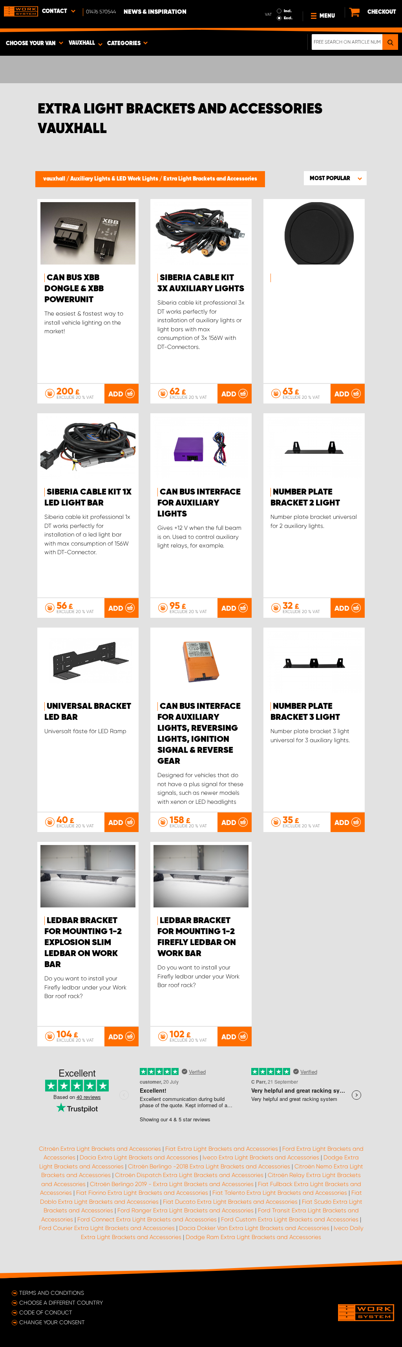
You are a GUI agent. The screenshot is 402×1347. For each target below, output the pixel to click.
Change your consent (52, 1322)
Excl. (288, 18)
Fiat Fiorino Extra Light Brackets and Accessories (142, 1192)
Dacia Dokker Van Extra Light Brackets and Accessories (254, 1228)
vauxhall (54, 179)
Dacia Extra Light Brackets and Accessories (139, 1157)
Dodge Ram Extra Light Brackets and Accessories (253, 1237)
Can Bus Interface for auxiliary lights (199, 503)
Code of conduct (45, 1312)
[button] (335, 178)
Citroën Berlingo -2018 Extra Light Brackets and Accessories (209, 1166)
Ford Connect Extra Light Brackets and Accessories (147, 1219)
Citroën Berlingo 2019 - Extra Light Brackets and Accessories (172, 1184)
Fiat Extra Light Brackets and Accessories (221, 1148)
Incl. (288, 11)
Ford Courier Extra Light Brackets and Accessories (107, 1228)
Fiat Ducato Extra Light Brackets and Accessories (230, 1201)
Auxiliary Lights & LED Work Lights (114, 179)
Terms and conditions (51, 1293)
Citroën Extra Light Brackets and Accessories (100, 1148)
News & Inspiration (155, 12)
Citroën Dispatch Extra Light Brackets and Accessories (189, 1175)
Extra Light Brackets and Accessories (210, 179)
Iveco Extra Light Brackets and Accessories (261, 1157)
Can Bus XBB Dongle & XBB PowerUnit (74, 289)
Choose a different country (61, 1303)
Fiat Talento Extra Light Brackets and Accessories (279, 1192)
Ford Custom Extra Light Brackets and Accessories (289, 1219)
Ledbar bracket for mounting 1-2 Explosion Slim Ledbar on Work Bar (83, 942)
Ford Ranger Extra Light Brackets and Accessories (185, 1210)
